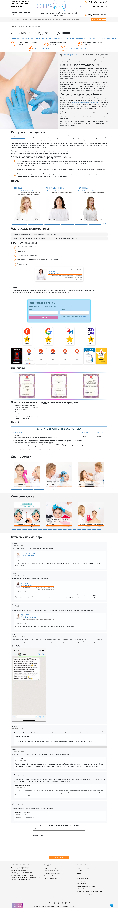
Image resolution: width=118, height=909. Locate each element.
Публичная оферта (81, 888)
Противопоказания (81, 883)
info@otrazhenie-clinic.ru (97, 15)
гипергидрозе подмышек (73, 55)
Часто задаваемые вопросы (76, 48)
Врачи (35, 19)
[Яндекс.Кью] (101, 6)
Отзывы (63, 19)
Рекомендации (93, 38)
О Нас (69, 19)
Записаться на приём (99, 19)
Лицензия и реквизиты (82, 878)
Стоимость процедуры (41, 48)
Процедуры (15, 19)
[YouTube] (97, 6)
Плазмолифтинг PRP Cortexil (51, 875)
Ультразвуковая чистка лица (51, 878)
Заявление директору (82, 875)
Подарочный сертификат (17, 905)
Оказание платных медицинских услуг (86, 886)
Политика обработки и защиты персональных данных (90, 891)
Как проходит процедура (75, 38)
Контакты (75, 19)
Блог (39, 19)
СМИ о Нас (79, 870)
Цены (29, 19)
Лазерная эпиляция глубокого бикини (53, 868)
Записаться (43, 317)
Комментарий (38, 835)
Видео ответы (46, 19)
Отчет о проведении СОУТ (83, 881)
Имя (30, 309)
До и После (56, 19)
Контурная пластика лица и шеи (52, 873)
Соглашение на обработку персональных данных (89, 894)
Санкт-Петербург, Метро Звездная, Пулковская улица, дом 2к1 (20, 4)
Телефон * (63, 309)
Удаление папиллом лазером (51, 870)
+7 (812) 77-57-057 (97, 2)
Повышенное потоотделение (22, 38)
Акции (25, 19)
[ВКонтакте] (93, 6)
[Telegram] (105, 6)
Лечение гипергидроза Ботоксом (49, 38)
